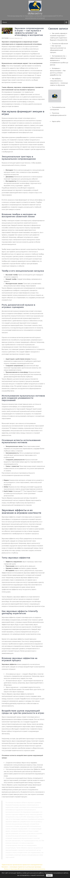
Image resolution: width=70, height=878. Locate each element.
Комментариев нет (15, 38)
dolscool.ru (35, 13)
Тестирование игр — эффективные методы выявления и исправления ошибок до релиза (59, 60)
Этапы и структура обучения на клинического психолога (24, 869)
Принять (49, 875)
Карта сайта (56, 121)
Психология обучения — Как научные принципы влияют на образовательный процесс (59, 48)
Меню (5, 22)
